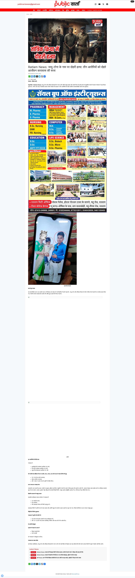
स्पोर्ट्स (38, 10)
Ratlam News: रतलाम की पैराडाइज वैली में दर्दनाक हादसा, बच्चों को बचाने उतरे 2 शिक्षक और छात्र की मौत (57, 552)
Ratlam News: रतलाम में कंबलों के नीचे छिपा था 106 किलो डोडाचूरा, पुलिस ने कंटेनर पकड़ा (54, 555)
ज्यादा (83, 10)
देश (63, 10)
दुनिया (67, 10)
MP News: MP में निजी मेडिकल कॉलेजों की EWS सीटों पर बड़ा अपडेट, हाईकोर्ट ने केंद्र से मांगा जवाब (56, 557)
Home (27, 14)
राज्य (78, 10)
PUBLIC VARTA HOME (95, 10)
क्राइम (72, 10)
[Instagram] (95, 4)
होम (34, 10)
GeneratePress (75, 574)
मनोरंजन (51, 10)
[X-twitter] (103, 4)
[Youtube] (99, 4)
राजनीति (45, 10)
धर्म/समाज (57, 10)
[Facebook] (107, 4)
